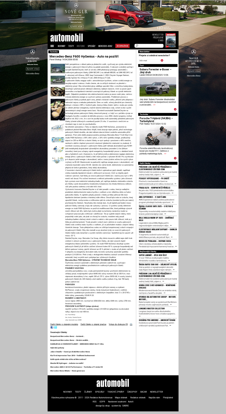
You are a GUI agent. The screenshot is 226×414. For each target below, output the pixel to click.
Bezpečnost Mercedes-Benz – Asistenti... (67, 336)
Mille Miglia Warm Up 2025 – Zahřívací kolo (156, 218)
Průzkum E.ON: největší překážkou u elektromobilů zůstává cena (155, 168)
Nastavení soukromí (117, 401)
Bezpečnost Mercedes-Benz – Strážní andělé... (70, 340)
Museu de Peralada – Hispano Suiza (155, 240)
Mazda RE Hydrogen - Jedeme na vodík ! (67, 363)
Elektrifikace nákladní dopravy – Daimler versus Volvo (158, 230)
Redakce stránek (138, 397)
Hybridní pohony (57, 348)
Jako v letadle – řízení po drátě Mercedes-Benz (70, 352)
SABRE (125, 405)
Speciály (91, 46)
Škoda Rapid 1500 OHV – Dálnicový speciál (158, 264)
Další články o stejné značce (93, 324)
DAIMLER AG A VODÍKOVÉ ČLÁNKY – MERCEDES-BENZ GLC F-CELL (77, 344)
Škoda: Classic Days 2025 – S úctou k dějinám (156, 207)
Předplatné (158, 37)
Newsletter (157, 34)
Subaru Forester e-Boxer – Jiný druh (155, 71)
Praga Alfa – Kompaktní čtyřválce (154, 187)
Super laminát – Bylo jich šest (153, 255)
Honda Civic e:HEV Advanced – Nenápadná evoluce (157, 286)
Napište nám (154, 397)
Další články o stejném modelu (64, 324)
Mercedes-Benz (105, 46)
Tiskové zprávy (116, 392)
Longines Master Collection (152, 308)
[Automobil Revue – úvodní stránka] (70, 52)
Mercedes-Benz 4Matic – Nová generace (67, 371)
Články (88, 392)
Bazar (143, 392)
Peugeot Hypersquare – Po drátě (154, 178)
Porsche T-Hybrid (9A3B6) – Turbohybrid (156, 120)
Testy (71, 46)
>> (154, 105)
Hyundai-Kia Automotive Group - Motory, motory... (157, 298)
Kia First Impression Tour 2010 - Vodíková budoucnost (72, 355)
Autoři (130, 401)
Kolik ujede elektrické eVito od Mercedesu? (68, 359)
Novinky (61, 46)
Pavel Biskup (55, 59)
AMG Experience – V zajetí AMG (152, 196)
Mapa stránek (121, 397)
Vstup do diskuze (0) (118, 324)
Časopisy (132, 392)
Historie (81, 46)
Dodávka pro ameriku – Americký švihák (157, 320)
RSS (95, 401)
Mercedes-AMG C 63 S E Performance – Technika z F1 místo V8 (76, 367)
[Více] (175, 110)
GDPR (102, 401)
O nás (160, 40)
